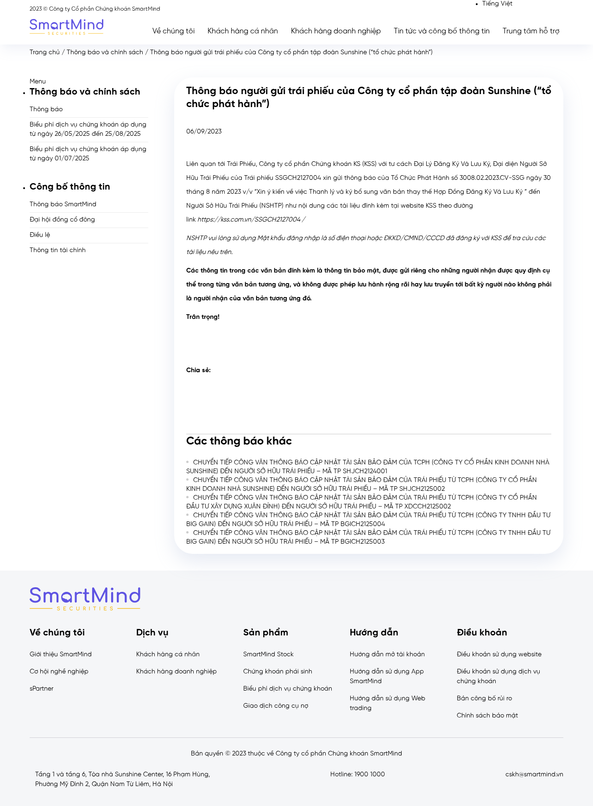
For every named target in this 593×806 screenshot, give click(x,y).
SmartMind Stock (268, 654)
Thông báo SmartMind (63, 204)
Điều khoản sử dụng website (499, 654)
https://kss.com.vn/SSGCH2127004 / (251, 219)
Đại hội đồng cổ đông (62, 219)
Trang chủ (45, 52)
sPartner (41, 688)
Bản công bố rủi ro (484, 698)
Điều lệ (40, 235)
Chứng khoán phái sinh (277, 671)
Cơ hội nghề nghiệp (59, 671)
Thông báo (46, 109)
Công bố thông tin (70, 187)
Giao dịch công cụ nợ (275, 706)
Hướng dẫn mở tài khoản (387, 654)
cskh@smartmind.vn (534, 774)
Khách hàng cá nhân (243, 31)
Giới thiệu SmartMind (61, 654)
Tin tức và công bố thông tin (442, 31)
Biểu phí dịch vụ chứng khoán (287, 688)
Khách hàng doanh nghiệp (336, 31)
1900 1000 (369, 774)
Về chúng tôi (173, 31)
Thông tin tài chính (58, 250)
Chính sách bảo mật (487, 715)
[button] (89, 81)
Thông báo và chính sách (105, 52)
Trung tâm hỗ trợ (531, 31)
